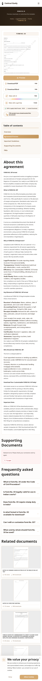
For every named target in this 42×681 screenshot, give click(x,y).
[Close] (39, 658)
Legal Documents (21, 19)
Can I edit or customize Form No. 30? (21, 522)
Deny (10, 677)
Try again (8, 460)
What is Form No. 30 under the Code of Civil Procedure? (21, 483)
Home (12, 19)
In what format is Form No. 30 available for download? (21, 513)
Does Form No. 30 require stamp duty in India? (21, 503)
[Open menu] (39, 3)
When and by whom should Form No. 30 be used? (21, 531)
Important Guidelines (11, 141)
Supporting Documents (12, 146)
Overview (7, 132)
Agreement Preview (11, 136)
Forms (30, 19)
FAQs (6, 150)
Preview (22, 78)
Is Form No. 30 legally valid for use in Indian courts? (21, 493)
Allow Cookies (29, 677)
